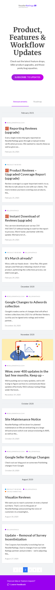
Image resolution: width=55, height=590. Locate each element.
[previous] (16, 569)
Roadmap (37, 101)
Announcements (20, 101)
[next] (39, 569)
